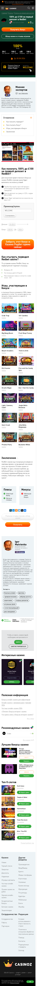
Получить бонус (17, 29)
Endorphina (20, 788)
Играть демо (10, 311)
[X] (22, 510)
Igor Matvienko (23, 93)
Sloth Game (20, 786)
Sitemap (21, 950)
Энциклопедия (7, 910)
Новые (4, 862)
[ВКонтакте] (25, 510)
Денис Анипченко (15, 620)
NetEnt (4, 318)
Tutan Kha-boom (22, 820)
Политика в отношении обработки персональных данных (26, 931)
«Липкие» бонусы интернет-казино (14, 711)
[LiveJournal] (10, 510)
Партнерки (5, 926)
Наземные (22, 882)
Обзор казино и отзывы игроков (17, 36)
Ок (30, 981)
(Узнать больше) (14, 983)
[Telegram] (19, 510)
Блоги (20, 903)
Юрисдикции (22, 889)
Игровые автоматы (8, 880)
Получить (17, 524)
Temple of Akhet (22, 797)
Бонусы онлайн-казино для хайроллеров (16, 700)
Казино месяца (23, 886)
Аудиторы (21, 896)
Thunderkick (20, 799)
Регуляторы (22, 893)
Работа (4, 923)
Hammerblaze (21, 808)
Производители (23, 864)
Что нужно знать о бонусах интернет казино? (17, 715)
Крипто (20, 871)
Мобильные (22, 900)
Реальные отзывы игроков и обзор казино (17, 517)
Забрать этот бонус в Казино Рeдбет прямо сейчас (17, 244)
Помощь (21, 937)
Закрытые (5, 869)
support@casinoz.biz (18, 4)
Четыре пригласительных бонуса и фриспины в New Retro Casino (25, 751)
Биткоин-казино (7, 907)
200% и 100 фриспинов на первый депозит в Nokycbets (26, 766)
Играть (11, 682)
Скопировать (9, 215)
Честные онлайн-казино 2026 (12, 708)
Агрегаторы (22, 879)
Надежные (5, 876)
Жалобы (21, 907)
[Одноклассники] (16, 510)
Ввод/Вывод (22, 868)
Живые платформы (25, 875)
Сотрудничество (7, 919)
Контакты (21, 941)
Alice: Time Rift (22, 831)
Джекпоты (5, 873)
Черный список (7, 866)
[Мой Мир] (13, 510)
